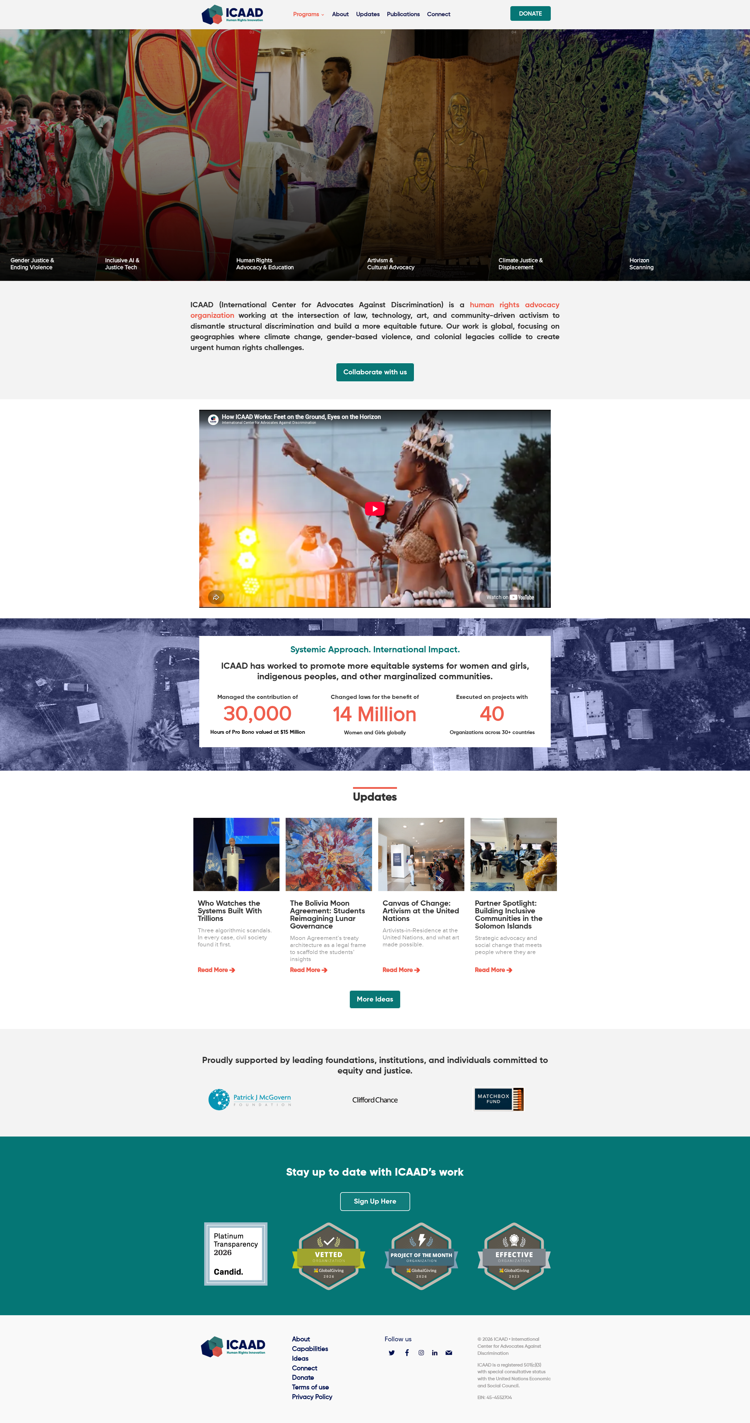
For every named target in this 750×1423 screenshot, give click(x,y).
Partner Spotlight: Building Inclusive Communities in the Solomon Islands (509, 915)
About (340, 15)
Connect (439, 15)
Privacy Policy (312, 1397)
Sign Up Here (375, 1201)
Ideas (300, 1359)
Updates (368, 15)
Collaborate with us (375, 372)
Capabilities (310, 1349)
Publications (403, 15)
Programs (306, 15)
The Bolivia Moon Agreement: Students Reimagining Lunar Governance (327, 915)
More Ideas (375, 999)
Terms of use (310, 1387)
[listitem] (178, 152)
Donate (530, 14)
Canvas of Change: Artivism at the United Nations (421, 911)
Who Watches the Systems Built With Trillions (230, 911)
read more (213, 970)
